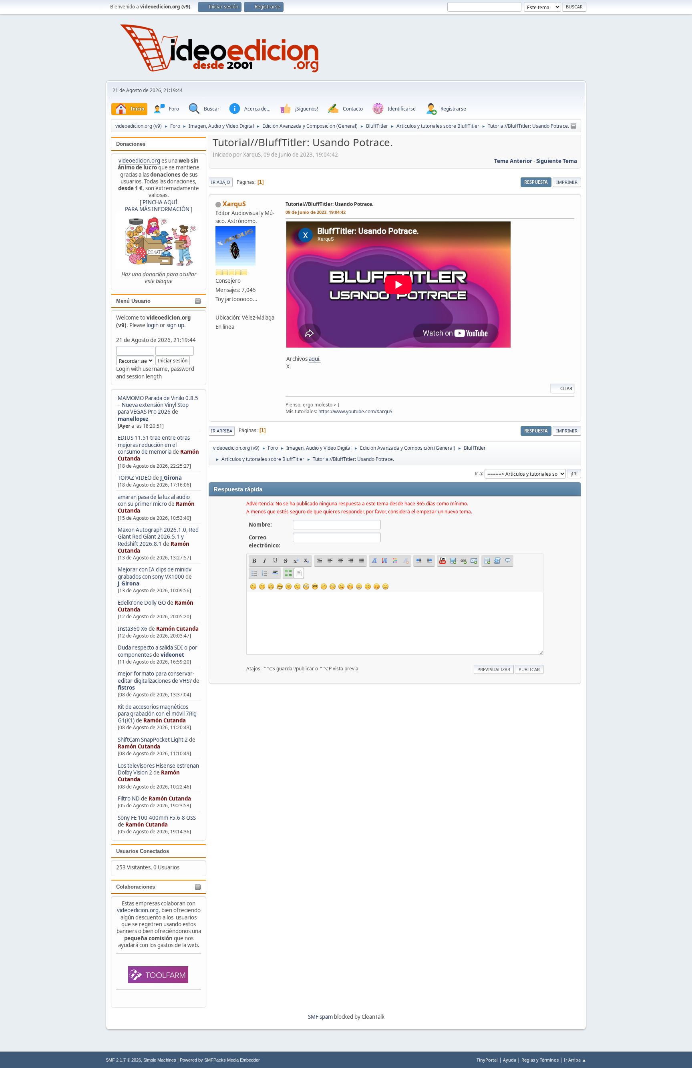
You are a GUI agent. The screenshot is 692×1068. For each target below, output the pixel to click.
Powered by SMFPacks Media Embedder (220, 1060)
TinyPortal (487, 1060)
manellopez (133, 418)
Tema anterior (513, 161)
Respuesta (536, 182)
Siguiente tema (556, 161)
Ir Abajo (220, 182)
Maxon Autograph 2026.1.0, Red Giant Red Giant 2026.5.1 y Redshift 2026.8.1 (158, 536)
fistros (126, 687)
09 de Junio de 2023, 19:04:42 (316, 212)
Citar (566, 388)
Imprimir (566, 182)
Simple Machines (159, 1060)
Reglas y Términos (540, 1060)
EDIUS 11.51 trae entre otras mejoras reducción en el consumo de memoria (154, 444)
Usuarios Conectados (142, 851)
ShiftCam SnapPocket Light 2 (153, 739)
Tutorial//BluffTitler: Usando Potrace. (329, 204)
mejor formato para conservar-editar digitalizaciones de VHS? (156, 677)
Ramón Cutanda (177, 628)
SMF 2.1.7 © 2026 (123, 1060)
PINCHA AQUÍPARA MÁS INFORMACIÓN (157, 206)
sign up (175, 325)
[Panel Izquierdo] (573, 126)
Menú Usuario (133, 301)
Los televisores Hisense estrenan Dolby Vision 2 (158, 769)
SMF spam (320, 1016)
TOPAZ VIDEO (134, 477)
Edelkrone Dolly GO (142, 602)
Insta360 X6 (132, 628)
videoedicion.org (139, 160)
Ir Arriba (221, 431)
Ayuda (509, 1060)
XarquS (234, 203)
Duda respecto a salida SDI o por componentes (157, 651)
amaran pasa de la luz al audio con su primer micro (154, 500)
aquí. (315, 358)
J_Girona (171, 477)
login (153, 325)
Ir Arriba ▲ (575, 1060)
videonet (172, 654)
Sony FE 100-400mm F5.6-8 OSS (157, 817)
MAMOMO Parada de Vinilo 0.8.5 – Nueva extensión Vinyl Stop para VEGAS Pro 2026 (158, 405)
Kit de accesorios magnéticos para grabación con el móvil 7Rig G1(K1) (157, 713)
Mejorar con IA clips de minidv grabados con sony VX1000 (154, 573)
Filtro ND (129, 798)
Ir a (478, 473)
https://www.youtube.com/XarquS (355, 411)
